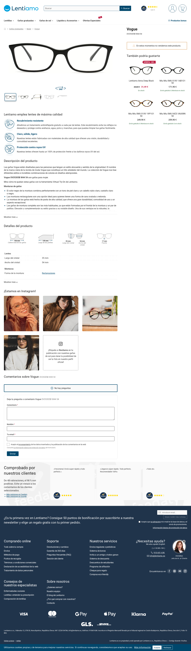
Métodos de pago (11, 554)
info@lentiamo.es (157, 556)
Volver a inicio (9, 641)
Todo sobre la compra (13, 546)
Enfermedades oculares (14, 590)
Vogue (37, 29)
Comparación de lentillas (15, 598)
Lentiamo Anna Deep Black (141, 81)
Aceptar (157, 647)
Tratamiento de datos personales (18, 570)
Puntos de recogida (12, 558)
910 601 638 (159, 552)
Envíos (7, 550)
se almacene (156, 521)
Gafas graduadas (16, 29)
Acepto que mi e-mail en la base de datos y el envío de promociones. (164, 523)
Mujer (29, 29)
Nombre (11, 424)
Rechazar (167, 647)
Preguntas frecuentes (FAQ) (59, 554)
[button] (10, 97)
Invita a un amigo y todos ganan (104, 554)
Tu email (11, 434)
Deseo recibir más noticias (175, 517)
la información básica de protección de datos (29, 448)
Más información (142, 647)
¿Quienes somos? (54, 587)
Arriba (18, 641)
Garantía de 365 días (56, 550)
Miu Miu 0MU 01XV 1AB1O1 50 (172, 82)
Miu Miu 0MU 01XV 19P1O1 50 (141, 115)
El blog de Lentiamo (55, 595)
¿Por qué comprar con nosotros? (61, 599)
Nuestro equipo (53, 591)
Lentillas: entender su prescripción (19, 594)
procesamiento (25, 444)
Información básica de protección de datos (170, 527)
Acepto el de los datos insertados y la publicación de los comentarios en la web (46, 446)
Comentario (12, 405)
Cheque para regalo (98, 570)
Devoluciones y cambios (57, 546)
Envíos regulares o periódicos (103, 546)
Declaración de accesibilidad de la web (21, 566)
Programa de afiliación (100, 566)
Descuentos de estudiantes (102, 562)
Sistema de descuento (99, 558)
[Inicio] (5, 29)
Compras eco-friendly (99, 574)
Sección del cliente (55, 558)
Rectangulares (48, 273)
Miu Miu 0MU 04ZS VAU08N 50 (172, 115)
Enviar (13, 453)
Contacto (51, 603)
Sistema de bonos (98, 550)
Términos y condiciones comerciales (20, 562)
